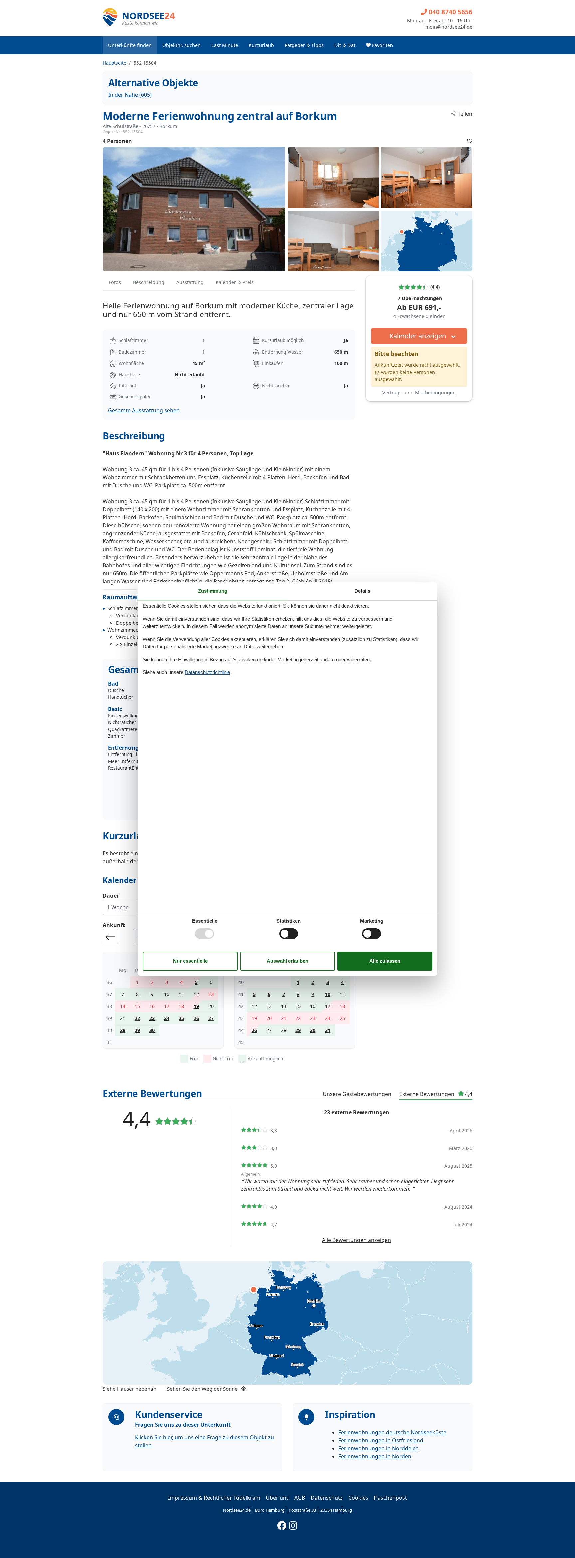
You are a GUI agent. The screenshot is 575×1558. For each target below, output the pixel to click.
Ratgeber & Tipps (304, 45)
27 (211, 1018)
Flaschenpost (390, 1497)
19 (196, 1006)
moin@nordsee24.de (448, 27)
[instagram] (293, 1524)
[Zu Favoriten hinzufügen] (469, 141)
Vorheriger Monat (110, 936)
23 (152, 1018)
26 (196, 1018)
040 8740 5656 (449, 11)
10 (327, 994)
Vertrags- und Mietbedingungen (419, 393)
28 (122, 1030)
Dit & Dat (344, 45)
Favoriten (382, 45)
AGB (299, 1497)
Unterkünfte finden (130, 45)
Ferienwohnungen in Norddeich (378, 1448)
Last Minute (224, 45)
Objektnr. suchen (181, 45)
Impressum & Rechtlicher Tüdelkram (214, 1497)
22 (137, 1018)
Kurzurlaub (261, 45)
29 (137, 1030)
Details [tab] (362, 591)
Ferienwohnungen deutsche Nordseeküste (392, 1432)
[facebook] (282, 1524)
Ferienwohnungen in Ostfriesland (380, 1440)
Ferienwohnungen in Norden (374, 1456)
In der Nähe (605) (130, 94)
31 (327, 1030)
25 (181, 1018)
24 (166, 1018)
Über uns (277, 1497)
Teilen (465, 113)
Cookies (358, 1497)
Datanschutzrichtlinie (207, 672)
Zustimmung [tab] (212, 591)
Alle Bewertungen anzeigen (356, 1240)
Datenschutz (327, 1497)
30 (152, 1030)
